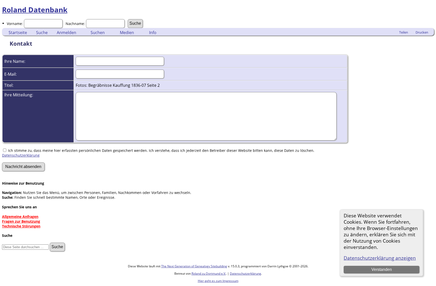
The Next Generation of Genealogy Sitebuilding (194, 266)
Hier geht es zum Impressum (218, 281)
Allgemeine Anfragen (20, 216)
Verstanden (381, 269)
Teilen (403, 32)
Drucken (422, 32)
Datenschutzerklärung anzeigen (380, 258)
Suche (42, 32)
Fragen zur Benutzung (21, 221)
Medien (127, 32)
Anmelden (66, 32)
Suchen (98, 32)
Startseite (18, 32)
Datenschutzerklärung (21, 155)
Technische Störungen (21, 226)
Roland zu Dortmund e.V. (209, 273)
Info (152, 32)
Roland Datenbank (34, 9)
